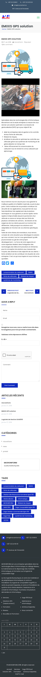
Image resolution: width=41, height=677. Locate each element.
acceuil (9, 669)
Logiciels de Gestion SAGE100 (13, 292)
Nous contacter (27, 610)
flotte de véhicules (10, 276)
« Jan (3, 653)
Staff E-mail (19, 674)
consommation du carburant (13, 272)
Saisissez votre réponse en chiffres (14, 335)
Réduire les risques (27, 276)
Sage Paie (6, 516)
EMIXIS (30, 272)
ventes (5, 520)
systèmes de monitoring (11, 280)
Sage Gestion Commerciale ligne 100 (16, 512)
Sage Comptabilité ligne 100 (25, 507)
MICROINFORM (8, 503)
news (5, 446)
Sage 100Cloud (27, 598)
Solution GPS (7, 672)
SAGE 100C (7, 507)
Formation (6, 607)
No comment (8, 45)
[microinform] (10, 17)
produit (28, 42)
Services (6, 598)
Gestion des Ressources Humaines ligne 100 (18, 495)
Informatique (22, 499)
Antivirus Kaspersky (28, 607)
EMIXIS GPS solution (8, 411)
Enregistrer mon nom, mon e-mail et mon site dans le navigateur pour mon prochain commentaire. (19, 328)
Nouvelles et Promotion (11, 614)
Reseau (5, 610)
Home (4, 29)
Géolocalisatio (8, 499)
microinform (18, 42)
